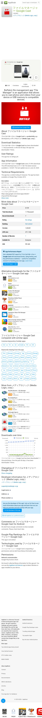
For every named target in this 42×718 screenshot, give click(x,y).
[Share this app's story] (30, 77)
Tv (31, 361)
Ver (10, 345)
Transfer (10, 357)
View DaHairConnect (7, 651)
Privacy (3, 673)
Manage (35, 353)
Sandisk (16, 370)
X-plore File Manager (14, 291)
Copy (4, 378)
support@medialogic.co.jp (9, 486)
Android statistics (27, 623)
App (23, 353)
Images (27, 378)
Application (18, 361)
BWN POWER (5, 659)
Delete (28, 366)
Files (4, 353)
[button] (21, 490)
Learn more (28, 261)
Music (15, 378)
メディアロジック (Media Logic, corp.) (18, 386)
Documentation (5, 677)
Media (22, 357)
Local (16, 374)
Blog (2, 690)
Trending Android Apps (28, 631)
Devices (4, 361)
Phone (22, 366)
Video (33, 374)
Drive (34, 357)
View (11, 366)
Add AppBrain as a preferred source (14, 515)
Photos (35, 370)
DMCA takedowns (6, 682)
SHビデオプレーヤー (14, 327)
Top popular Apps (27, 635)
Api (15, 345)
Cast (4, 345)
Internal (33, 378)
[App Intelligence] (3, 701)
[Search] (38, 2)
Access (29, 353)
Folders (11, 361)
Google (21, 345)
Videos (34, 366)
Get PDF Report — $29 (10, 264)
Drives (16, 366)
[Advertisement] (21, 38)
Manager (10, 353)
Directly (4, 374)
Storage (17, 353)
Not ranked (28, 224)
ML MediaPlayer (12, 398)
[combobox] (29, 2)
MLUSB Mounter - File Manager (17, 390)
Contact (3, 669)
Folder (10, 374)
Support (28, 357)
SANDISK (10, 305)
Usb (33, 345)
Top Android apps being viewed (10, 647)
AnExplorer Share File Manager (16, 312)
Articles (3, 686)
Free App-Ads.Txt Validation (9, 694)
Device (16, 357)
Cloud (4, 357)
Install (10, 378)
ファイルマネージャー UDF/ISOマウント (19, 426)
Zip (4, 370)
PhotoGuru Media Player (15, 298)
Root (27, 374)
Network (4, 366)
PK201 (10, 283)
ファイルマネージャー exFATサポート (18, 419)
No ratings (28, 220)
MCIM (10, 276)
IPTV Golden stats (6, 655)
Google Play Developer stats (30, 627)
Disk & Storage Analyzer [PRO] (16, 320)
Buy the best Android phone (30, 639)
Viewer (10, 370)
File (27, 345)
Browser (28, 370)
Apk (22, 374)
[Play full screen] (36, 77)
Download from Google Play (21, 127)
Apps (22, 370)
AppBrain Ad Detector (16, 565)
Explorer (25, 361)
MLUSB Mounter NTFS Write (16, 405)
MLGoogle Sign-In (13, 412)
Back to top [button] (37, 702)
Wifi (21, 378)
